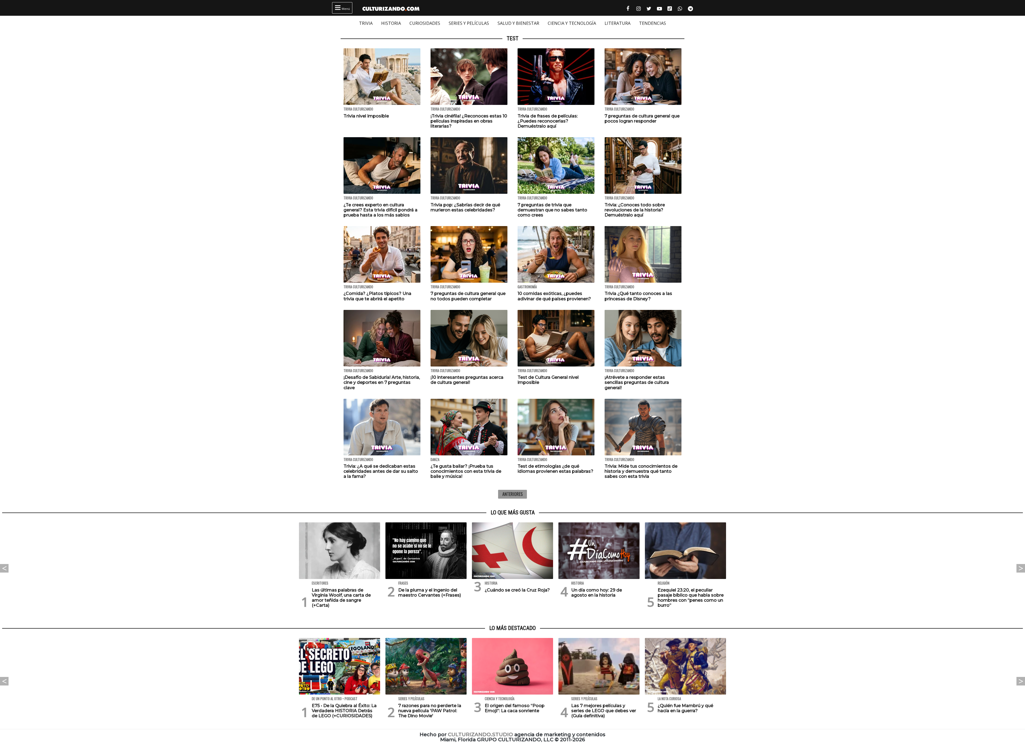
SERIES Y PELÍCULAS (469, 23)
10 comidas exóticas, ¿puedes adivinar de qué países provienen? (554, 296)
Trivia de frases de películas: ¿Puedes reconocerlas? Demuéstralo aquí (548, 121)
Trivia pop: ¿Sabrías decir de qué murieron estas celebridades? (465, 207)
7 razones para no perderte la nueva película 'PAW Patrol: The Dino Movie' (429, 710)
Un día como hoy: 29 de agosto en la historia (596, 593)
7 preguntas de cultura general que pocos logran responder (642, 118)
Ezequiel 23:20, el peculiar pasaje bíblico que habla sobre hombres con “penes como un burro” (691, 598)
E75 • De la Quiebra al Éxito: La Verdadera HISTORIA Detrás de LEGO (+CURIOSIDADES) (344, 710)
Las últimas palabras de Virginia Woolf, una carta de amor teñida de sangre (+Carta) (341, 598)
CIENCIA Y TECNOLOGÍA (572, 23)
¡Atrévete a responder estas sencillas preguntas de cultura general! (637, 382)
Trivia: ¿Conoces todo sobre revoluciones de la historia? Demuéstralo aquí (635, 210)
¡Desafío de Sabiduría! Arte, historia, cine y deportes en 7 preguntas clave (382, 382)
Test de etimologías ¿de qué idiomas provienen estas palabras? (555, 469)
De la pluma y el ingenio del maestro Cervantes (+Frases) (429, 593)
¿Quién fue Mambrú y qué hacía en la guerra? (685, 708)
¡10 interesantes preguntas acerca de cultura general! (467, 380)
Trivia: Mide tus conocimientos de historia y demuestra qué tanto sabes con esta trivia (641, 471)
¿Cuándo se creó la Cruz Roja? (517, 590)
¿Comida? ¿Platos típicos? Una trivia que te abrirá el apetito (377, 296)
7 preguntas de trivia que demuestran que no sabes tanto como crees (552, 210)
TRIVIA (366, 23)
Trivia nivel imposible (366, 116)
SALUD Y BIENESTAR (518, 23)
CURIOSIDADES (424, 23)
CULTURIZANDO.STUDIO (480, 734)
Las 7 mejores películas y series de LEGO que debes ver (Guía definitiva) (603, 710)
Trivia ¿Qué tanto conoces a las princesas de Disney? (638, 296)
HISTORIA (391, 23)
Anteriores (512, 494)
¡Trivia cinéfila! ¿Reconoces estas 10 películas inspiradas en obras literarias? (469, 121)
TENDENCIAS (652, 23)
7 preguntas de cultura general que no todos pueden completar (468, 296)
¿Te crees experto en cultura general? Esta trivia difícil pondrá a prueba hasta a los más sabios (380, 210)
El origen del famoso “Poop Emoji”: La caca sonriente (515, 708)
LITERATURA (617, 23)
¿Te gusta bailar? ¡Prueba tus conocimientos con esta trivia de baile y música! (466, 471)
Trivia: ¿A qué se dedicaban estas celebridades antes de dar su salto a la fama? (381, 471)
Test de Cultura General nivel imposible (548, 380)
